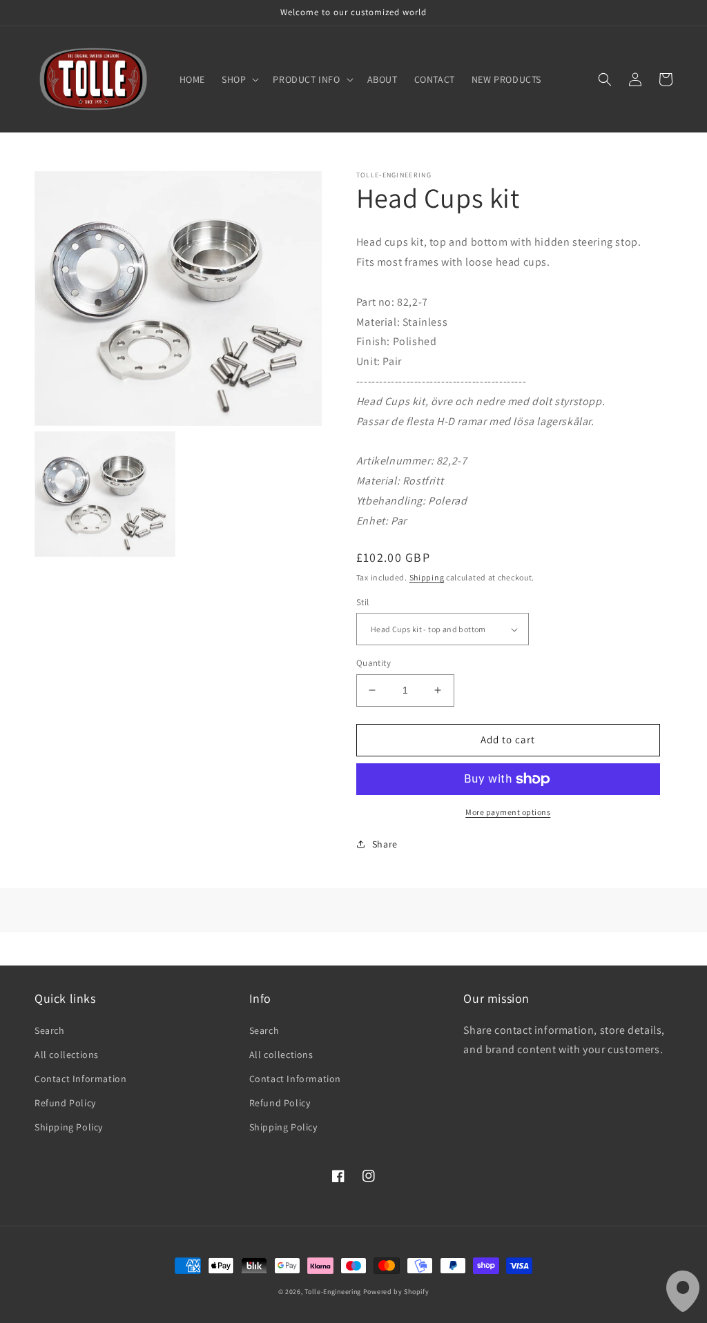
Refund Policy (65, 1103)
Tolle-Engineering (332, 1291)
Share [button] (385, 844)
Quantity (373, 663)
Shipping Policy (69, 1127)
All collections (67, 1054)
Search (50, 1030)
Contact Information (80, 1078)
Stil (362, 602)
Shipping (427, 577)
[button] (238, 79)
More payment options (507, 812)
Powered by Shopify (396, 1291)
